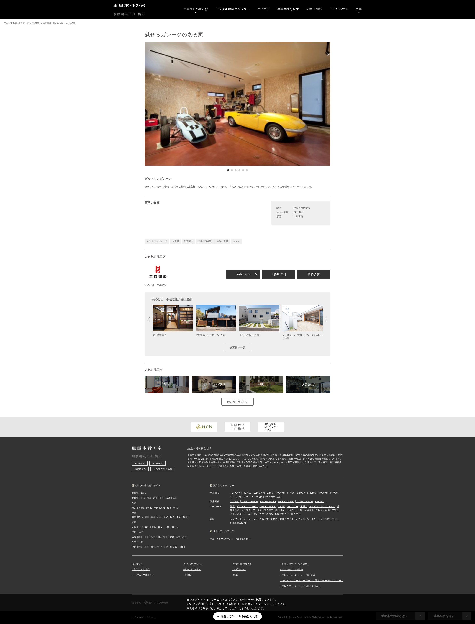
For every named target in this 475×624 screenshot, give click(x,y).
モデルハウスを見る (143, 575)
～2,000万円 (236, 492)
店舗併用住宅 (282, 514)
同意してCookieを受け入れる (239, 616)
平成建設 (36, 23)
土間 (300, 510)
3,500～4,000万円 (319, 492)
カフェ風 (300, 519)
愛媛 (172, 537)
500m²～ (319, 501)
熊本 (153, 546)
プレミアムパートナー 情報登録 (298, 575)
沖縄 (181, 546)
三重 (167, 527)
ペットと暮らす (261, 519)
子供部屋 (309, 510)
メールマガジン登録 (292, 569)
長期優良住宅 (205, 241)
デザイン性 (324, 519)
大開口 (303, 506)
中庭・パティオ (268, 506)
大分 (159, 546)
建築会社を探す (288, 9)
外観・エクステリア (244, 510)
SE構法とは (239, 569)
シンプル (234, 519)
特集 (359, 9)
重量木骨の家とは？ (199, 448)
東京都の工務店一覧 (19, 23)
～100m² (235, 501)
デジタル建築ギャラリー (233, 9)
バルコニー (292, 506)
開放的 (274, 519)
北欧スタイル (287, 519)
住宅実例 (263, 9)
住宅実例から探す (193, 564)
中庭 (261, 384)
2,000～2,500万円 (255, 492)
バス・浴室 (258, 514)
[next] (284, 104)
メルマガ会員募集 (162, 469)
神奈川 (141, 507)
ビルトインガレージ (157, 241)
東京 (134, 507)
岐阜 (172, 517)
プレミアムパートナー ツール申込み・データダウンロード (312, 580)
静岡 (185, 517)
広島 (134, 537)
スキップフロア (265, 510)
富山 (140, 517)
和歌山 (174, 527)
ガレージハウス (214, 384)
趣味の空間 (222, 241)
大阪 (134, 527)
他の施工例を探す (237, 401)
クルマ (236, 241)
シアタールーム (242, 514)
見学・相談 (314, 9)
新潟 (134, 517)
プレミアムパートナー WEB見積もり (301, 586)
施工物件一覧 (237, 347)
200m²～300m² (268, 501)
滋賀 (153, 527)
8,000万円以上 (272, 496)
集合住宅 (295, 514)
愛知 (178, 517)
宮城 (168, 497)
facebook (157, 463)
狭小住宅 (280, 510)
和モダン (311, 519)
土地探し (189, 575)
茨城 (162, 507)
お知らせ (137, 564)
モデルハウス (339, 9)
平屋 (167, 384)
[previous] (191, 104)
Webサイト (243, 274)
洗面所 (269, 514)
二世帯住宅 (321, 510)
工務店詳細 (278, 274)
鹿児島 (173, 546)
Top (6, 23)
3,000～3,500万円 (298, 492)
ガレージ (245, 519)
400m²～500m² (304, 501)
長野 (165, 517)
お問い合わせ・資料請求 (295, 564)
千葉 (156, 507)
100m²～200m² (249, 501)
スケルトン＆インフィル (322, 506)
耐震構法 (188, 241)
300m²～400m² (286, 501)
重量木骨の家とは (195, 9)
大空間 (175, 241)
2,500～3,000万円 (276, 492)
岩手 (155, 497)
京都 (147, 527)
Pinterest (140, 463)
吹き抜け (308, 384)
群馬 (175, 507)
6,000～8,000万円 (253, 496)
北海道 (135, 497)
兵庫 (140, 527)
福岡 (134, 546)
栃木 (169, 507)
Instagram (140, 469)
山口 (159, 537)
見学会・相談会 (141, 569)
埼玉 (149, 507)
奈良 (160, 527)
